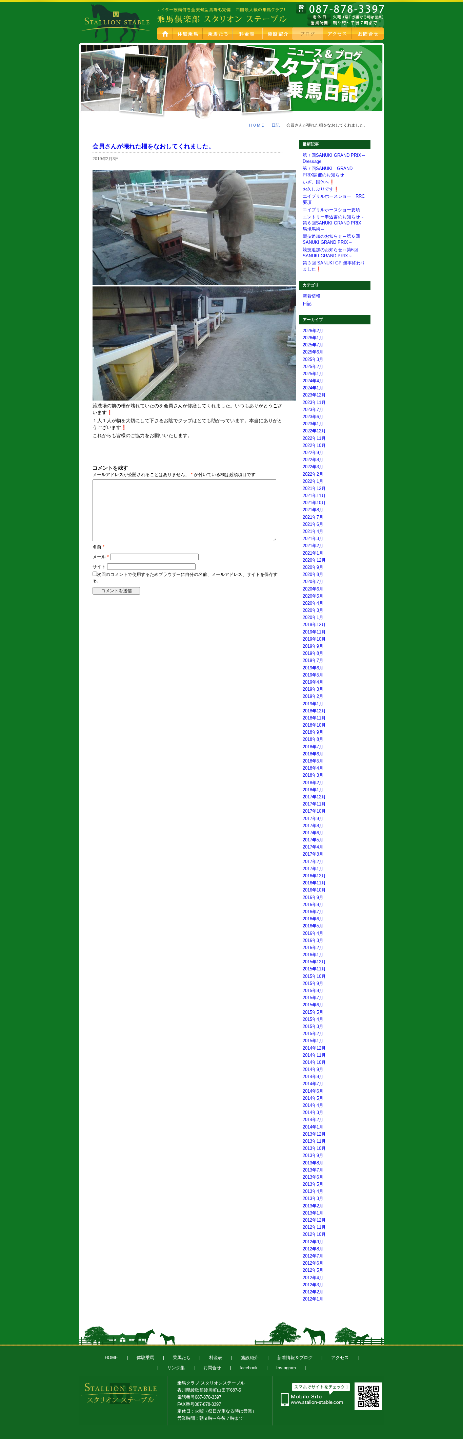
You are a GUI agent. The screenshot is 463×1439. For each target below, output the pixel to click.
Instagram (286, 1367)
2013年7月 (313, 1170)
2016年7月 (313, 911)
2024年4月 (313, 380)
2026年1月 (313, 337)
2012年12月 (314, 1220)
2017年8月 (313, 825)
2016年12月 (314, 875)
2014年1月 (313, 1127)
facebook (249, 1367)
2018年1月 (313, 789)
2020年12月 (314, 560)
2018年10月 (314, 725)
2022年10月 (314, 445)
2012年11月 (314, 1227)
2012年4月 (313, 1277)
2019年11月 (314, 632)
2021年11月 (314, 495)
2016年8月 (313, 904)
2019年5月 (313, 675)
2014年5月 (313, 1098)
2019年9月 (313, 646)
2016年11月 (314, 882)
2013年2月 (313, 1205)
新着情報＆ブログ (295, 1357)
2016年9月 (313, 897)
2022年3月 (313, 466)
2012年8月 (313, 1248)
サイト (99, 566)
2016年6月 (313, 918)
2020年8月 (313, 574)
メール (101, 556)
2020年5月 (313, 596)
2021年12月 (314, 488)
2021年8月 (313, 509)
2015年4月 (313, 1019)
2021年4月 (313, 531)
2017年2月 (313, 861)
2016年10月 (314, 890)
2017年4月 (313, 847)
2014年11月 (314, 1055)
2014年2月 (313, 1119)
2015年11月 (314, 968)
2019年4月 (313, 682)
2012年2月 (313, 1291)
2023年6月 (313, 416)
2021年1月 (313, 553)
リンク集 (176, 1367)
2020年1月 (313, 617)
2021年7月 (313, 517)
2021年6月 (313, 524)
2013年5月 (313, 1184)
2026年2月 (313, 330)
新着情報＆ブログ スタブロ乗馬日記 (308, 33)
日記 (275, 125)
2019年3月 (313, 689)
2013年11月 (314, 1141)
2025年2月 (313, 366)
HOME (165, 33)
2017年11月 (314, 804)
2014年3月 (313, 1112)
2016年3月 (313, 940)
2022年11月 (314, 438)
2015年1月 (313, 1040)
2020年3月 (313, 610)
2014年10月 (314, 1062)
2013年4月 (313, 1191)
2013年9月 (313, 1155)
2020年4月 (313, 603)
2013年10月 (314, 1148)
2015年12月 (314, 961)
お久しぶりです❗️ (321, 189)
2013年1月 (313, 1213)
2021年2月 (313, 545)
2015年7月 (313, 997)
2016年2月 (313, 947)
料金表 (248, 33)
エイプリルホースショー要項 (331, 209)
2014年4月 (313, 1105)
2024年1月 (313, 387)
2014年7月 (313, 1083)
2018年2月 (313, 782)
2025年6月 (313, 352)
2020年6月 (313, 589)
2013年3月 (313, 1198)
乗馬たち (218, 33)
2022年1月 (313, 481)
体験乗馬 (188, 33)
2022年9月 (313, 452)
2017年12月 (314, 796)
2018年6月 (313, 753)
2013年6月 (313, 1177)
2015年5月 (313, 1012)
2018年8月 (313, 739)
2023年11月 (314, 402)
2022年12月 (314, 430)
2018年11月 (314, 718)
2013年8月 (313, 1162)
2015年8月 (313, 990)
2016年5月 (313, 925)
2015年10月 (314, 976)
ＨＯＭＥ (256, 125)
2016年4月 (313, 933)
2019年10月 (314, 639)
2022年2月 (313, 474)
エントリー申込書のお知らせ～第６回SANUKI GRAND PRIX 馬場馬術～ (334, 223)
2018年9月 (313, 732)
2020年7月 (313, 581)
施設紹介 (278, 33)
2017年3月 (313, 854)
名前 (98, 547)
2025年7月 (313, 344)
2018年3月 (313, 775)
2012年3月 (313, 1284)
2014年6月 (313, 1091)
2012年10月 (314, 1234)
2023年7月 (313, 409)
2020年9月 (313, 567)
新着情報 (311, 296)
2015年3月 (313, 1026)
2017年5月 (313, 839)
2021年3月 (313, 538)
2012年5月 (313, 1270)
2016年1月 (313, 954)
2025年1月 (313, 373)
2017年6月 (313, 832)
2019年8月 (313, 653)
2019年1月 (313, 703)
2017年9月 (313, 818)
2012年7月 (313, 1256)
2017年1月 (313, 868)
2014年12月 (314, 1048)
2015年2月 (313, 1033)
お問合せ (368, 33)
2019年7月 (313, 660)
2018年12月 (314, 710)
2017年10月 (314, 811)
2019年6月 (313, 667)
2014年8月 (313, 1076)
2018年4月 (313, 768)
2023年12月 (314, 395)
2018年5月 (313, 761)
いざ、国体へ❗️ (319, 182)
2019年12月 (314, 624)
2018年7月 (313, 746)
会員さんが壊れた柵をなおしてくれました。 (154, 146)
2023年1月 (313, 423)
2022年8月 (313, 459)
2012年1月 (313, 1299)
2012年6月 (313, 1263)
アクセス (338, 33)
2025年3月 (313, 359)
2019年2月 (313, 696)
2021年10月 (314, 502)
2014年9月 (313, 1069)
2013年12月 (314, 1134)
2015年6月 (313, 1004)
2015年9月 (313, 983)
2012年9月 (313, 1241)
